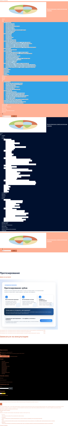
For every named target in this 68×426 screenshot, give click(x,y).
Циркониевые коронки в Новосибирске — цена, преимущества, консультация (19, 53)
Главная (3, 135)
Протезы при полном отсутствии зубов (12, 57)
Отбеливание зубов (7, 69)
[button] (2, 113)
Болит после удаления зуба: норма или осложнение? (13, 100)
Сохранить (2, 425)
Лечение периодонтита (9, 37)
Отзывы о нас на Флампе (4, 395)
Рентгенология (6, 74)
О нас (3, 20)
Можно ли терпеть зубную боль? (11, 209)
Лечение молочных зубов (10, 27)
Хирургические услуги (7, 48)
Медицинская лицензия (13, 356)
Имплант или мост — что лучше (11, 62)
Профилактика (4, 369)
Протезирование (4, 368)
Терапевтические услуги (8, 33)
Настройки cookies (3, 410)
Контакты (3, 77)
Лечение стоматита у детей (10, 28)
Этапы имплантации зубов (10, 88)
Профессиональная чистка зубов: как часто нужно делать (13, 103)
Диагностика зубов (9, 38)
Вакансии (3, 78)
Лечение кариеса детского (10, 23)
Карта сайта (4, 108)
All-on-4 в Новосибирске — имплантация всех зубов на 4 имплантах (17, 161)
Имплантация (4, 363)
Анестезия (5, 73)
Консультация (6, 68)
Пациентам (4, 111)
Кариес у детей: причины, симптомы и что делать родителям (16, 214)
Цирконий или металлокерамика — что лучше (13, 59)
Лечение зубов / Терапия (8, 90)
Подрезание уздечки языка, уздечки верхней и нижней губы (16, 30)
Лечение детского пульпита (10, 31)
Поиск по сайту (4, 109)
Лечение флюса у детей (10, 32)
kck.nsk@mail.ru (3, 354)
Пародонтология (6, 72)
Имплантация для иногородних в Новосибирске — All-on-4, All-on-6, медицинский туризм (21, 47)
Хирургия (3, 373)
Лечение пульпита (9, 36)
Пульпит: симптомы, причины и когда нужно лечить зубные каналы (17, 95)
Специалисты (4, 192)
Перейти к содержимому (4, 0)
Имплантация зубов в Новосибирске (10, 41)
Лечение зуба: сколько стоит (10, 98)
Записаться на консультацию (46, 320)
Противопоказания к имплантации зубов (12, 204)
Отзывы (3, 79)
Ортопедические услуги (8, 51)
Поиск (11, 388)
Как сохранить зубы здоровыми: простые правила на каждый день (17, 99)
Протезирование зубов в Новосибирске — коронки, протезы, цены (17, 52)
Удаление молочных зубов (10, 25)
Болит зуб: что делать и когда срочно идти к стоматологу (15, 93)
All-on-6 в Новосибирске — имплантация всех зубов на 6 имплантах (17, 46)
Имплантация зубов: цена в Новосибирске (13, 89)
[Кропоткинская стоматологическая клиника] (23, 10)
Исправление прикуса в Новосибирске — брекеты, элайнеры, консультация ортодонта (20, 67)
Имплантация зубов (7, 199)
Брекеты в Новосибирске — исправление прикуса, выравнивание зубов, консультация (20, 64)
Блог (2, 80)
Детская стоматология (7, 22)
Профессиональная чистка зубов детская (13, 26)
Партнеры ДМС (4, 105)
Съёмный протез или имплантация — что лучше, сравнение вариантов (18, 58)
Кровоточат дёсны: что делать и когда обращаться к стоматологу (15, 219)
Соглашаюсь (8, 410)
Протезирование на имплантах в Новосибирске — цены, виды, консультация (19, 43)
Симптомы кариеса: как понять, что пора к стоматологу (15, 94)
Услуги (3, 21)
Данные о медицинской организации (8, 110)
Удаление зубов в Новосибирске (11, 166)
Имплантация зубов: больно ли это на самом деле (14, 83)
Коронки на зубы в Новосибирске (11, 54)
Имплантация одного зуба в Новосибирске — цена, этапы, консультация (18, 42)
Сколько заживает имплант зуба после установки (14, 84)
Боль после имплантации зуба (11, 85)
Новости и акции (5, 104)
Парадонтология (4, 367)
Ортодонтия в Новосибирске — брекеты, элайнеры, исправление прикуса (16, 63)
